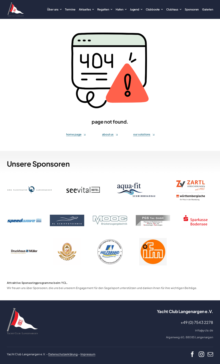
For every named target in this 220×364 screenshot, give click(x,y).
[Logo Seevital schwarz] (83, 187)
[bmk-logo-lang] (29, 187)
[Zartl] (190, 178)
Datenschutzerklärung (63, 354)
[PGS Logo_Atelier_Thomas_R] (153, 216)
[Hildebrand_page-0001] (110, 239)
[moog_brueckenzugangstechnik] (110, 217)
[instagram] (201, 354)
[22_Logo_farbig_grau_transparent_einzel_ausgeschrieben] (16, 3)
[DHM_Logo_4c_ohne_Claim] (24, 250)
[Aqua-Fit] (137, 183)
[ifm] (153, 239)
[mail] (210, 354)
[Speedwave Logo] (24, 219)
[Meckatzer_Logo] (67, 239)
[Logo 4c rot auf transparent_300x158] (196, 214)
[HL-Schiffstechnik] (67, 216)
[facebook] (192, 354)
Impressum (87, 354)
